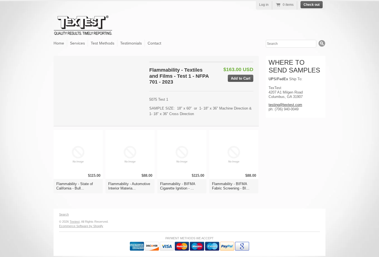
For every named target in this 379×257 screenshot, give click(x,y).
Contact (154, 43)
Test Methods (102, 43)
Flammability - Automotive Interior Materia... (129, 186)
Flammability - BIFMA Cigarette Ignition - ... (177, 186)
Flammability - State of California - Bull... (74, 186)
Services (77, 43)
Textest (75, 221)
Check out (312, 5)
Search (64, 214)
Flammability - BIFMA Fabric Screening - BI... (230, 186)
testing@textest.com (285, 105)
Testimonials (131, 43)
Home (59, 43)
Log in (264, 5)
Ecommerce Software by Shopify (81, 226)
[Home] (83, 31)
